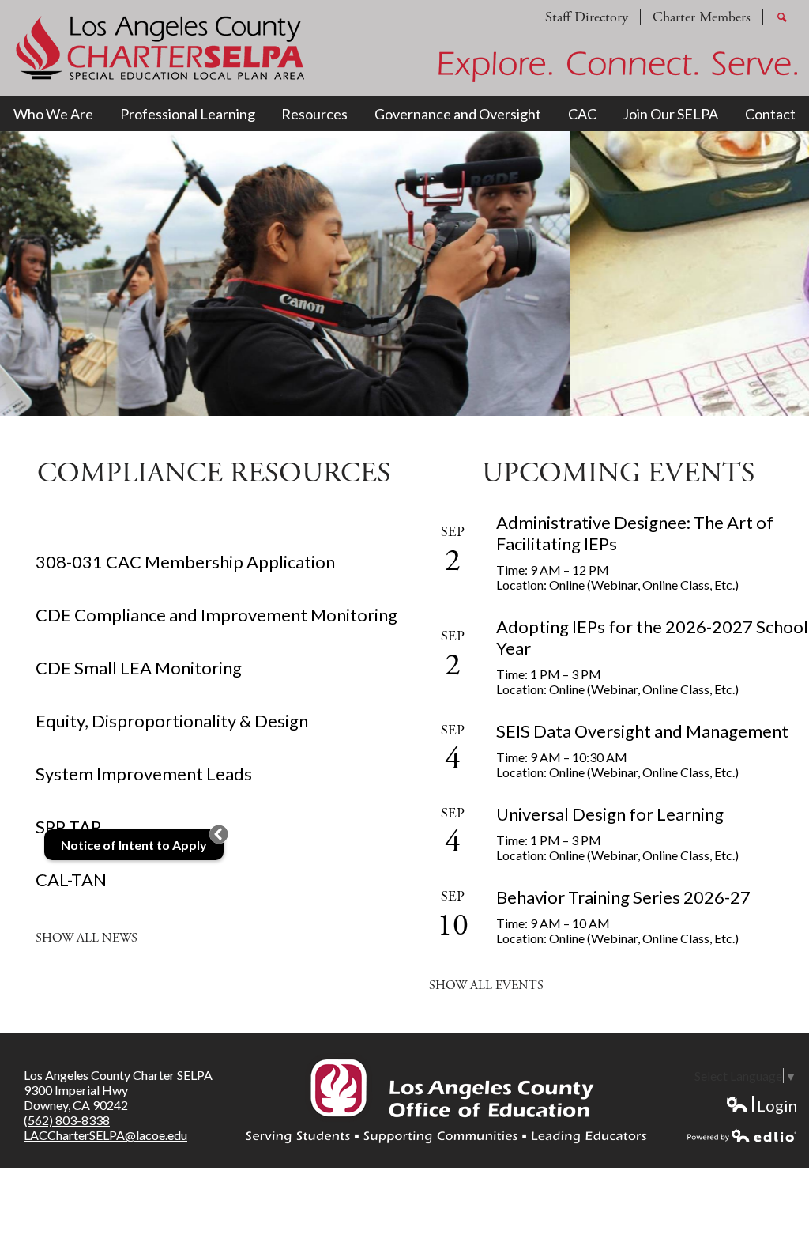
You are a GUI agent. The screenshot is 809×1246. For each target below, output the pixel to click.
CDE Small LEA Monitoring (139, 667)
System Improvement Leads (144, 773)
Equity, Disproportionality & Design (172, 720)
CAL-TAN (71, 879)
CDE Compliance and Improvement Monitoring (216, 614)
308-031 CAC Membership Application (185, 561)
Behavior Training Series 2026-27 (623, 897)
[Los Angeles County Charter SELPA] (160, 48)
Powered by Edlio (742, 1135)
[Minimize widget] (218, 834)
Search (782, 23)
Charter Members (702, 17)
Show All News (86, 938)
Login (761, 1106)
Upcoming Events (618, 473)
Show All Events (486, 985)
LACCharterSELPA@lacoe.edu (105, 1134)
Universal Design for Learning (610, 814)
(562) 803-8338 (67, 1119)
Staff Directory (586, 17)
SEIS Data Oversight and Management (642, 731)
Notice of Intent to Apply (134, 844)
